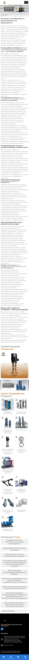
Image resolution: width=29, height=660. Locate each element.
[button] (25, 364)
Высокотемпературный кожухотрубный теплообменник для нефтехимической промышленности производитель (14, 595)
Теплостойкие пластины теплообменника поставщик (14, 555)
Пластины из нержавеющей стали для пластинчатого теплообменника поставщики (14, 580)
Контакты (25, 657)
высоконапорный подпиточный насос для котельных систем (14, 587)
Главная (2, 13)
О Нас (18, 657)
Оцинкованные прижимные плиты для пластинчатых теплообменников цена (14, 604)
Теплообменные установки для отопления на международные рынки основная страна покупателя (14, 563)
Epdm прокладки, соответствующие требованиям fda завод (14, 572)
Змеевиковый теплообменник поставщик (14, 549)
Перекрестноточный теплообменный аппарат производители (14, 542)
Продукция (11, 657)
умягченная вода (8, 611)
